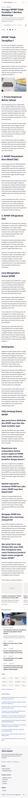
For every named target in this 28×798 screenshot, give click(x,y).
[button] (23, 2)
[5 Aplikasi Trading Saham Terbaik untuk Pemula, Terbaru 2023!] (12, 588)
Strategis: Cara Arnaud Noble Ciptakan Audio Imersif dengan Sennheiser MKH (13, 711)
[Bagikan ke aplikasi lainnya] (15, 29)
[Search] (25, 2)
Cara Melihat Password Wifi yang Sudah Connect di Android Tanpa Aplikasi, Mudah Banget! (13, 667)
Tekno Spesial (8, 2)
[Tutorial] (11, 648)
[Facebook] (4, 762)
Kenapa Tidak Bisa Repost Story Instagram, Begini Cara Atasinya (13, 651)
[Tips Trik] (11, 627)
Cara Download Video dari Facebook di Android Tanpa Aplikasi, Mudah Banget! (15, 631)
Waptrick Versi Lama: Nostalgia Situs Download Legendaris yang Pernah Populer (14, 725)
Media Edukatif (6, 768)
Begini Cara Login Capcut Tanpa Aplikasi (13, 644)
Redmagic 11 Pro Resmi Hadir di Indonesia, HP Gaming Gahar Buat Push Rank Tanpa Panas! (14, 716)
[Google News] (16, 762)
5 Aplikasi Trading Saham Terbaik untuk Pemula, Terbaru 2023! (11, 596)
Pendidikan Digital (7, 770)
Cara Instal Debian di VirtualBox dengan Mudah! (13, 659)
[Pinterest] (9, 762)
